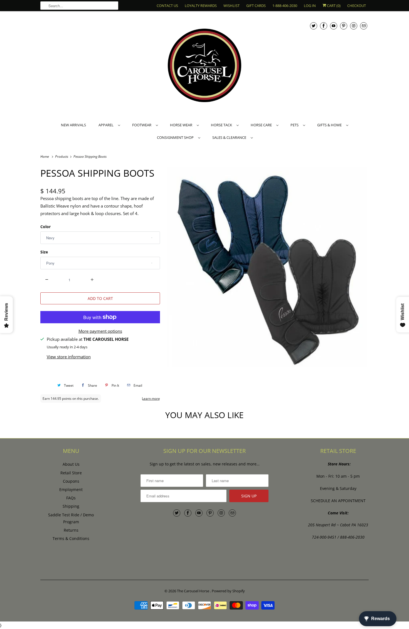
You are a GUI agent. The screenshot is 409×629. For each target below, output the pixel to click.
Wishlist (231, 5)
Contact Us (167, 5)
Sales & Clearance (230, 137)
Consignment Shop (176, 137)
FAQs (71, 497)
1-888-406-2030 (284, 5)
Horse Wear (182, 124)
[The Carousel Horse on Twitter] (313, 25)
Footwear (142, 124)
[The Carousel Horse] (204, 66)
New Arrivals (73, 124)
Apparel (106, 124)
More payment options (100, 331)
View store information (69, 356)
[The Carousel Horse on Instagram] (353, 25)
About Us (71, 464)
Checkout (356, 5)
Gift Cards (256, 5)
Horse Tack (222, 124)
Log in (310, 5)
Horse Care (262, 124)
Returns (71, 530)
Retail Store (71, 472)
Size (44, 252)
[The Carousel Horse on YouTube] (333, 25)
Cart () (333, 5)
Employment (71, 489)
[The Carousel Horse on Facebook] (323, 25)
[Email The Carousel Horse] (363, 25)
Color (45, 226)
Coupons (71, 481)
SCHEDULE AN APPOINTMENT (338, 500)
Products (62, 156)
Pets (295, 124)
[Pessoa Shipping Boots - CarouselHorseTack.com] (267, 267)
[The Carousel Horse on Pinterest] (343, 25)
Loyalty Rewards (201, 5)
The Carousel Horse (193, 590)
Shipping (71, 506)
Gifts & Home (330, 124)
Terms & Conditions (71, 538)
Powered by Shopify (228, 590)
